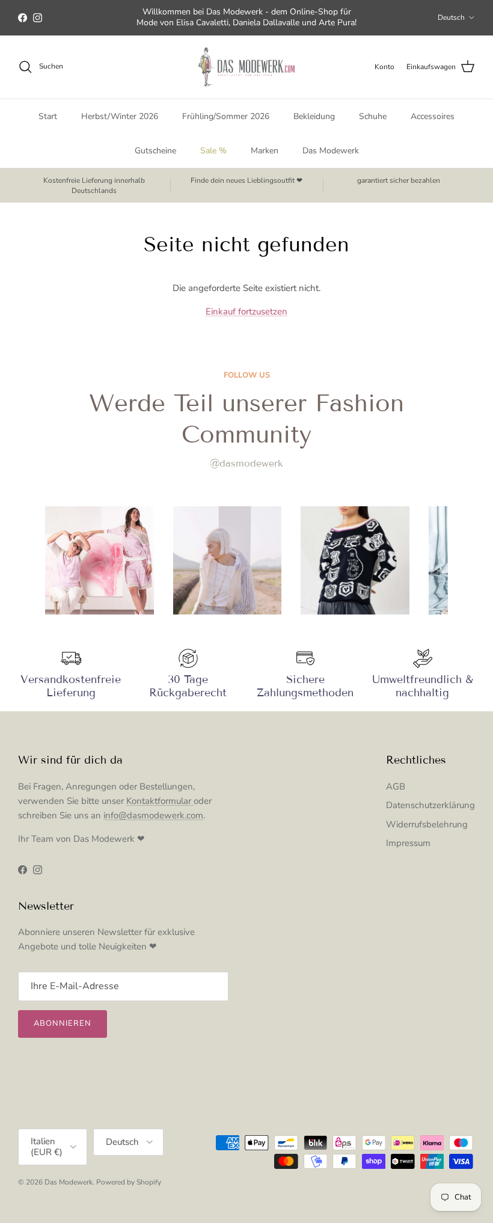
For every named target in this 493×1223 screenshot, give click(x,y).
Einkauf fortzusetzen (246, 311)
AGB (395, 786)
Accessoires (433, 116)
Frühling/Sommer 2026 (225, 116)
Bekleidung (314, 116)
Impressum (408, 843)
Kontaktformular (160, 801)
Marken (264, 150)
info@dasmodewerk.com (153, 815)
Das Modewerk (330, 150)
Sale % (213, 150)
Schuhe (373, 116)
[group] (99, 560)
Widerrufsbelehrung (427, 824)
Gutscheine (155, 150)
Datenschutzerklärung (430, 805)
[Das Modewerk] (246, 67)
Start (47, 116)
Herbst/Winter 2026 (119, 116)
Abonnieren (62, 1023)
